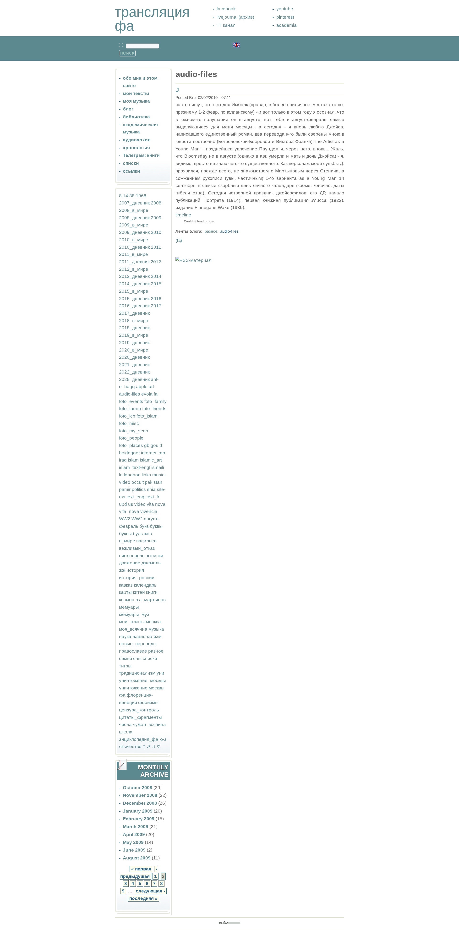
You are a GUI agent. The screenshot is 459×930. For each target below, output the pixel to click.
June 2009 (134, 850)
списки (131, 163)
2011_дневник (134, 261)
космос (126, 599)
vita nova (156, 504)
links (146, 474)
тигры (125, 665)
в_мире (127, 540)
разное (156, 651)
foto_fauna (130, 408)
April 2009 (134, 834)
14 (125, 195)
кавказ (126, 585)
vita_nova (129, 511)
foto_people (131, 437)
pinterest (285, 17)
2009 (156, 217)
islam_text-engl (134, 467)
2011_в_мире (133, 254)
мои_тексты (132, 621)
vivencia (148, 511)
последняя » (143, 898)
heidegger (129, 452)
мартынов (155, 599)
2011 (156, 247)
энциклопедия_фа (138, 739)
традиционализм (137, 673)
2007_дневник (134, 202)
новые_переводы (138, 643)
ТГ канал (226, 25)
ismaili (157, 467)
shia (151, 489)
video (140, 504)
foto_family (155, 401)
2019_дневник (134, 342)
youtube (284, 8)
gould (156, 445)
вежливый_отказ (137, 548)
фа (122, 695)
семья (125, 658)
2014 (156, 276)
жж (122, 570)
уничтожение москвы (141, 687)
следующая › (150, 890)
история (135, 570)
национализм (146, 636)
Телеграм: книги (141, 155)
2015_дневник (134, 298)
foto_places (131, 445)
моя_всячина (133, 629)
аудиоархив (137, 139)
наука (125, 636)
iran (161, 452)
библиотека (136, 116)
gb (146, 445)
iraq (123, 459)
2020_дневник (134, 357)
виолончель (131, 555)
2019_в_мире (133, 335)
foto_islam (147, 415)
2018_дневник (134, 327)
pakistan (153, 482)
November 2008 (140, 795)
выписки (154, 555)
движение (129, 562)
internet (148, 452)
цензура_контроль (139, 709)
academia (286, 25)
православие (133, 651)
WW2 (124, 518)
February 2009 (138, 818)
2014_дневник (134, 283)
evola (147, 393)
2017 (156, 305)
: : (122, 45)
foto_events (131, 401)
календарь (145, 585)
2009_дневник (134, 232)
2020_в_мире (133, 349)
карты (125, 592)
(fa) (178, 240)
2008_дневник (134, 217)
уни (160, 673)
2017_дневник (134, 313)
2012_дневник (134, 276)
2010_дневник (134, 247)
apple (142, 386)
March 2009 (135, 826)
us (130, 504)
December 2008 (140, 803)
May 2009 (133, 842)
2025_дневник (134, 379)
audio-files (129, 393)
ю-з (162, 739)
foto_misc (129, 423)
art (151, 386)
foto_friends (154, 408)
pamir (125, 489)
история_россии (136, 577)
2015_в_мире (133, 291)
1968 (141, 195)
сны (137, 658)
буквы (156, 526)
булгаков (142, 533)
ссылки (131, 171)
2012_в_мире (133, 269)
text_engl (135, 496)
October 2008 (137, 787)
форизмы (148, 702)
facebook (226, 8)
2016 (156, 298)
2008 (156, 202)
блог (128, 108)
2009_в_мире (133, 224)
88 (132, 195)
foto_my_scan (133, 430)
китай (139, 592)
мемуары (129, 607)
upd (123, 504)
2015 (156, 283)
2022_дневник (134, 371)
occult (137, 482)
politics (139, 489)
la (121, 474)
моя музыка (136, 101)
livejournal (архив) (235, 17)
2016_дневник (134, 305)
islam (133, 459)
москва (153, 621)
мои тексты (136, 93)
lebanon (132, 474)
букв (144, 526)
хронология (136, 147)
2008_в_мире (133, 210)
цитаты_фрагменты (140, 717)
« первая (141, 868)
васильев (146, 540)
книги (152, 592)
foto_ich (127, 415)
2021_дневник (134, 364)
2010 (156, 232)
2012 (156, 261)
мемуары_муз (134, 614)
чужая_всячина (149, 724)
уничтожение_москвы (142, 680)
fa (156, 393)
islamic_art (151, 459)
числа (125, 724)
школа (125, 731)
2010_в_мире (133, 239)
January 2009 (138, 811)
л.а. (139, 599)
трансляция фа (152, 18)
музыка (156, 629)
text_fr (153, 496)
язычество (130, 746)
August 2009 (137, 857)
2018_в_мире (133, 320)
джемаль (151, 562)
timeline (183, 214)
